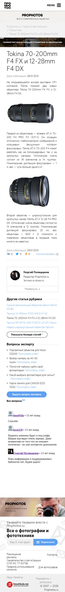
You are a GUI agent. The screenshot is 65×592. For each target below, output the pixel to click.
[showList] (27, 335)
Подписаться (47, 542)
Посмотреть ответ (28, 354)
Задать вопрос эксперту (26, 394)
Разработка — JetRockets (44, 580)
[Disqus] (32, 451)
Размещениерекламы (14, 556)
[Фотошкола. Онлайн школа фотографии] (18, 584)
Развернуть (31, 289)
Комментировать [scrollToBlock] (45, 254)
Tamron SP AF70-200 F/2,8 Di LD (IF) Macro (31, 322)
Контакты (52, 554)
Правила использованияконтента (20, 568)
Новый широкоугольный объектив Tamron (30, 327)
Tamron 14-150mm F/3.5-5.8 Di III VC (27, 313)
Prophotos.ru (51, 589)
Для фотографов (48, 567)
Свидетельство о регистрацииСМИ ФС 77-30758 (24, 562)
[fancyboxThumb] (31, 113)
